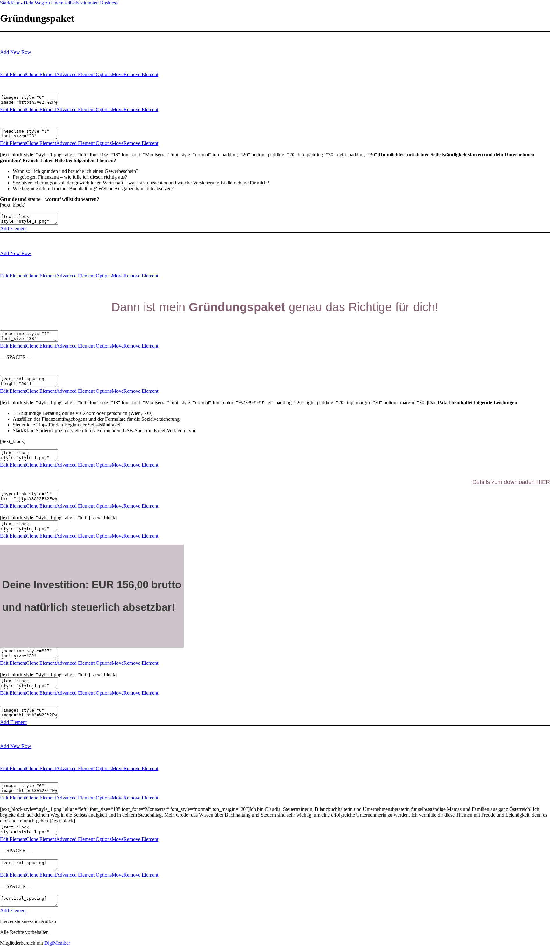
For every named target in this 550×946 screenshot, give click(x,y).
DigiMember (57, 943)
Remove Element (140, 74)
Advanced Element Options (84, 74)
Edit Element (13, 74)
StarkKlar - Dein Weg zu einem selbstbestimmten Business (59, 2)
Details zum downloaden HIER (511, 482)
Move (117, 74)
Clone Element (41, 74)
